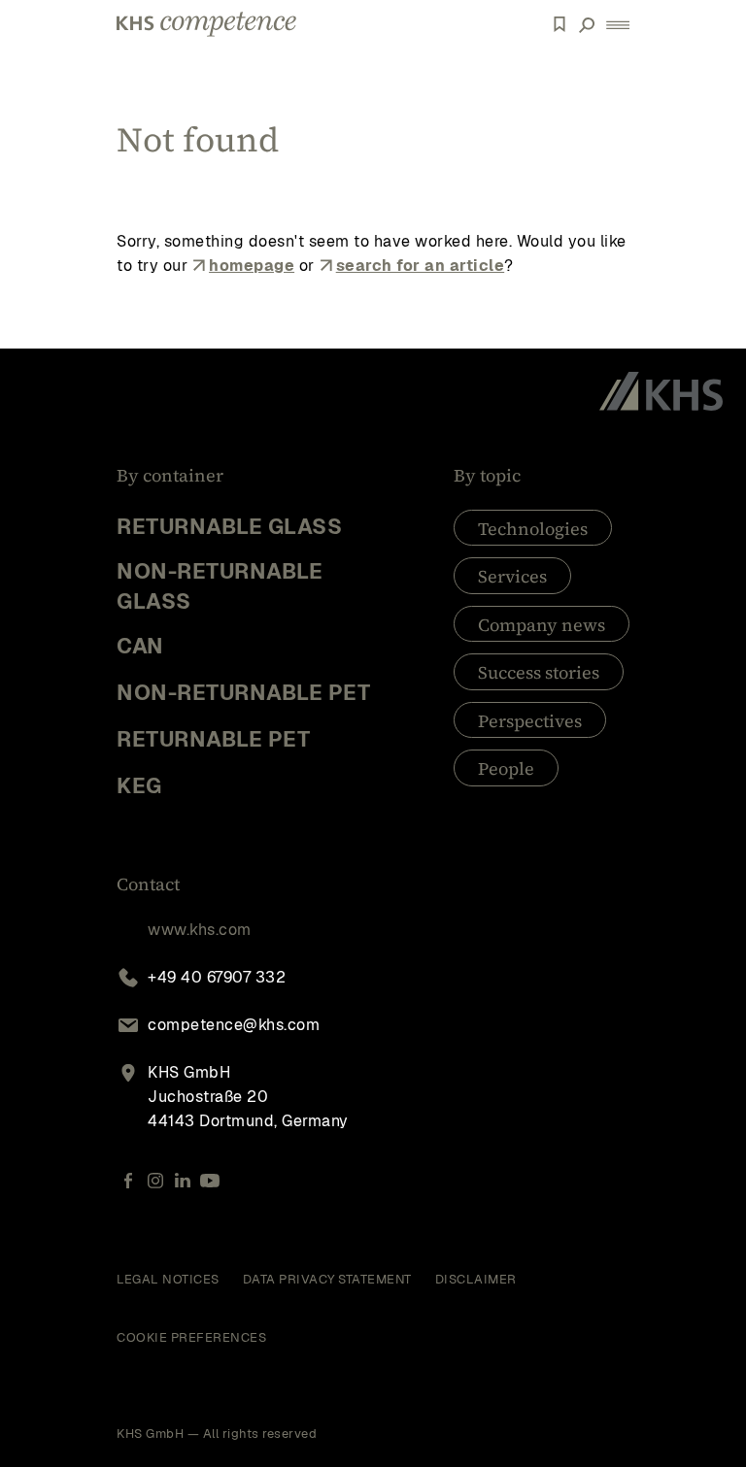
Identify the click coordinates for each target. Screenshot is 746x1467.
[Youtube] (209, 1181)
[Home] (206, 24)
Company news (541, 625)
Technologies (533, 529)
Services (512, 576)
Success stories (538, 672)
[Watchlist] (559, 24)
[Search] (586, 24)
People (506, 768)
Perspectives (530, 721)
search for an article (420, 265)
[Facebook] (128, 1181)
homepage (251, 265)
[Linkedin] (182, 1181)
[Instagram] (155, 1181)
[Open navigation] (617, 25)
